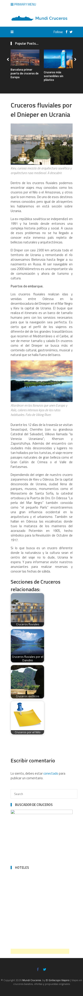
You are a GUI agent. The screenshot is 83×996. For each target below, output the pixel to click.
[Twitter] (70, 31)
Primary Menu (25, 4)
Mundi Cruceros (31, 980)
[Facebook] (65, 31)
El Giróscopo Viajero (57, 980)
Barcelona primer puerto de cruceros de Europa (25, 73)
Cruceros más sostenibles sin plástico (53, 76)
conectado (50, 773)
